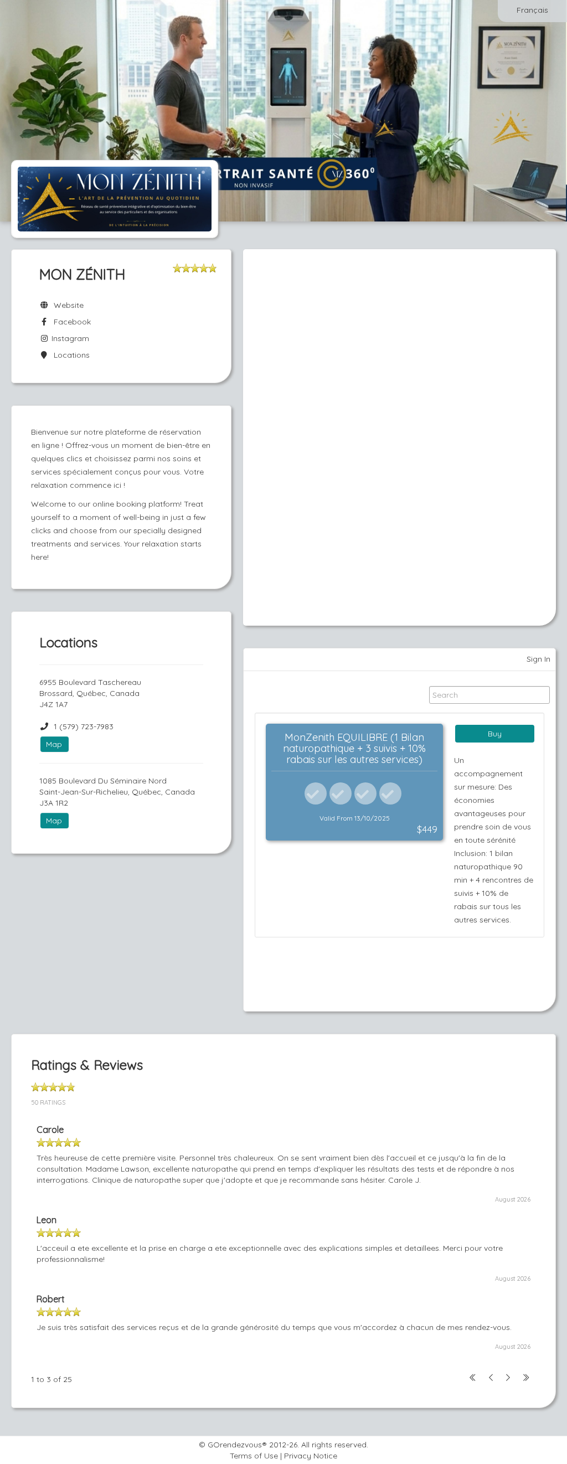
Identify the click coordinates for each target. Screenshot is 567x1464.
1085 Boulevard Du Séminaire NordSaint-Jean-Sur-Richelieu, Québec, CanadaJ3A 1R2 (117, 792)
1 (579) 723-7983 (84, 726)
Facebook (70, 322)
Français (532, 10)
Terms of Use (254, 1456)
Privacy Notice (310, 1456)
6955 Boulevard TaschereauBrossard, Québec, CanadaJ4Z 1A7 (90, 693)
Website (66, 305)
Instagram (69, 338)
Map (54, 744)
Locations (69, 355)
